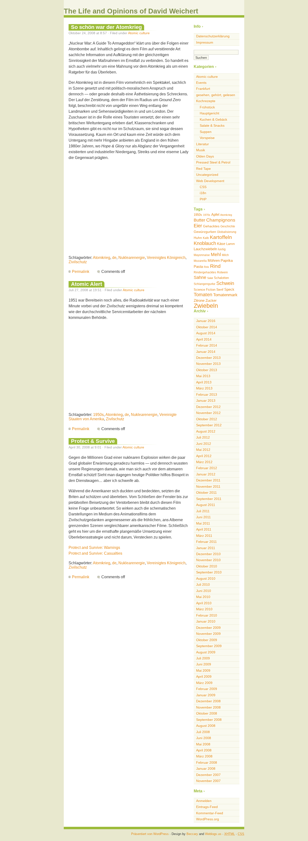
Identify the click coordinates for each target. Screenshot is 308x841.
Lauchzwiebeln (205, 249)
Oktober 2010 (206, 566)
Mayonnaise (202, 255)
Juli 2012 (203, 437)
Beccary (192, 834)
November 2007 (208, 781)
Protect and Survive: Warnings (94, 547)
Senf (219, 289)
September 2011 (208, 499)
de (114, 258)
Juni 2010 (203, 591)
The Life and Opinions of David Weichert (131, 11)
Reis (206, 266)
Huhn (198, 238)
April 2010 (204, 603)
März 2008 (204, 756)
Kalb (206, 238)
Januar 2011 (205, 548)
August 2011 (205, 505)
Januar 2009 (205, 695)
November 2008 (208, 707)
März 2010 (204, 609)
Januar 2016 (205, 321)
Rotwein (222, 272)
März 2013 (204, 388)
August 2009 (205, 652)
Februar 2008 (206, 762)
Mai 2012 (203, 450)
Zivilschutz (78, 262)
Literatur (202, 144)
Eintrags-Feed (207, 807)
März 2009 (204, 683)
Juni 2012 (203, 444)
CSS (203, 187)
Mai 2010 (203, 597)
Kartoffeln (221, 237)
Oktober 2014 (206, 327)
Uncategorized (207, 175)
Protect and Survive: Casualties (95, 553)
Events (201, 83)
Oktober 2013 (206, 370)
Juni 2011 (203, 517)
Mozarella (200, 261)
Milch (225, 255)
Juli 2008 (203, 732)
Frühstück (207, 107)
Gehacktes (211, 226)
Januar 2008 (205, 768)
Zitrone (199, 300)
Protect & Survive (93, 441)
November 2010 (208, 560)
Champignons (220, 220)
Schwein (225, 283)
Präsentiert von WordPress (150, 834)
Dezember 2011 (208, 480)
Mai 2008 (203, 744)
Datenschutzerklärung (213, 36)
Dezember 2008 (208, 701)
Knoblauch (205, 243)
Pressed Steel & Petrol (213, 162)
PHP (203, 199)
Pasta (198, 266)
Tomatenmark (225, 295)
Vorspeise (207, 138)
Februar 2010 (206, 615)
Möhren (214, 260)
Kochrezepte (205, 101)
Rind (215, 266)
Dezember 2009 (208, 628)
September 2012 (209, 425)
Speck (229, 289)
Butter (199, 220)
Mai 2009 (203, 670)
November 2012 (208, 413)
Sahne (200, 277)
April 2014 (204, 339)
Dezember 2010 (208, 554)
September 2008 (209, 720)
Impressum (204, 42)
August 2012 (205, 431)
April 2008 (204, 750)
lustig (221, 249)
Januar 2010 (205, 621)
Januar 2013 (205, 400)
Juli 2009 (203, 658)
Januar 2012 (205, 474)
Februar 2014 (206, 345)
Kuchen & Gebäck (213, 119)
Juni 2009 (203, 664)
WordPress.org (207, 819)
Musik (200, 150)
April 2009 (204, 676)
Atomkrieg (101, 258)
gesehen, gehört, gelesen (215, 95)
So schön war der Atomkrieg (106, 27)
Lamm (230, 244)
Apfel (215, 214)
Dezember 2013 (208, 358)
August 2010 (205, 578)
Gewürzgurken (205, 232)
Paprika (227, 260)
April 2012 (204, 456)
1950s (98, 415)
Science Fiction (204, 289)
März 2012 (204, 462)
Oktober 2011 (206, 492)
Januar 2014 (205, 352)
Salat (210, 277)
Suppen (206, 132)
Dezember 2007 (208, 775)
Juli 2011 (203, 511)
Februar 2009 (206, 689)
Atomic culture (139, 33)
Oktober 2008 (206, 713)
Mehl (216, 254)
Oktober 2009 (206, 640)
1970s (206, 214)
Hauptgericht (209, 113)
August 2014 (205, 333)
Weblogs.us (213, 834)
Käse (221, 244)
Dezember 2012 (208, 407)
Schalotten (221, 278)
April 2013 (204, 382)
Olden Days (205, 156)
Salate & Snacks (212, 125)
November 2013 (208, 364)
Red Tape (203, 169)
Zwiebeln (206, 305)
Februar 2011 (206, 542)
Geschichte (227, 226)
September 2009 (209, 646)
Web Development (210, 181)
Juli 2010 (203, 584)
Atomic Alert (86, 284)
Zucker (211, 300)
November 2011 (208, 486)
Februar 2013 (206, 394)
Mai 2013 (203, 376)
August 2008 (205, 726)
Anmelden (204, 801)
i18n (203, 193)
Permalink (80, 271)
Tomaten (203, 294)
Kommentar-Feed (209, 813)
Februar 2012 (206, 468)
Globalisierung (226, 232)
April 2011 (203, 529)
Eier (198, 225)
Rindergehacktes (205, 272)
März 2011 (204, 536)
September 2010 (209, 572)
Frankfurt (203, 89)
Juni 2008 (203, 738)
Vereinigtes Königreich (166, 258)
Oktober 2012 (206, 419)
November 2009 (208, 634)
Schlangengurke (204, 284)
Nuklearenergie (131, 258)
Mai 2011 (203, 523)
